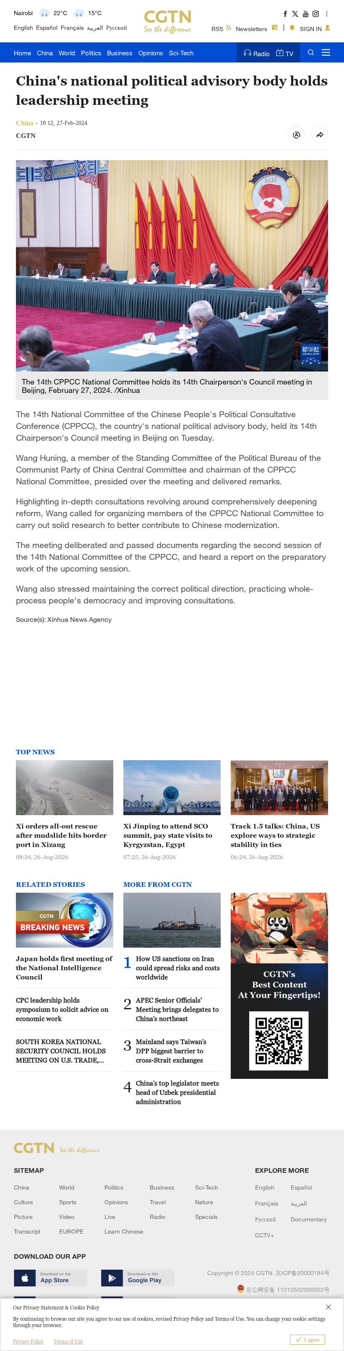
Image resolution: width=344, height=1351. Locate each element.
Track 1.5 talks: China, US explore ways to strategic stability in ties (275, 835)
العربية (95, 27)
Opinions (150, 53)
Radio (261, 53)
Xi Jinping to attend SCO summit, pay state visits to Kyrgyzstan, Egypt (167, 835)
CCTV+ (264, 1235)
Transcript (27, 1231)
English (23, 27)
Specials (206, 1216)
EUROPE (71, 1231)
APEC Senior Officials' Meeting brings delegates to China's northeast (177, 1009)
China (45, 53)
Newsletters (251, 28)
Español (46, 27)
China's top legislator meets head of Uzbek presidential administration (177, 1092)
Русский (116, 27)
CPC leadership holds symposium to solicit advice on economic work (62, 1009)
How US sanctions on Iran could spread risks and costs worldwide (178, 968)
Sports (67, 1202)
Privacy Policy (28, 1341)
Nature (204, 1202)
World (67, 53)
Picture (23, 1216)
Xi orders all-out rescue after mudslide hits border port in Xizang (61, 835)
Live (109, 1216)
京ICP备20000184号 (303, 1272)
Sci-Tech (181, 53)
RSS (217, 28)
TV (289, 53)
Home (22, 53)
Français (72, 27)
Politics (91, 53)
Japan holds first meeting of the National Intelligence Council (64, 968)
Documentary (309, 1219)
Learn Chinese (123, 1231)
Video (66, 1216)
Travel (158, 1202)
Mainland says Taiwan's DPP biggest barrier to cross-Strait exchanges (171, 1051)
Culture (23, 1202)
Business (120, 53)
